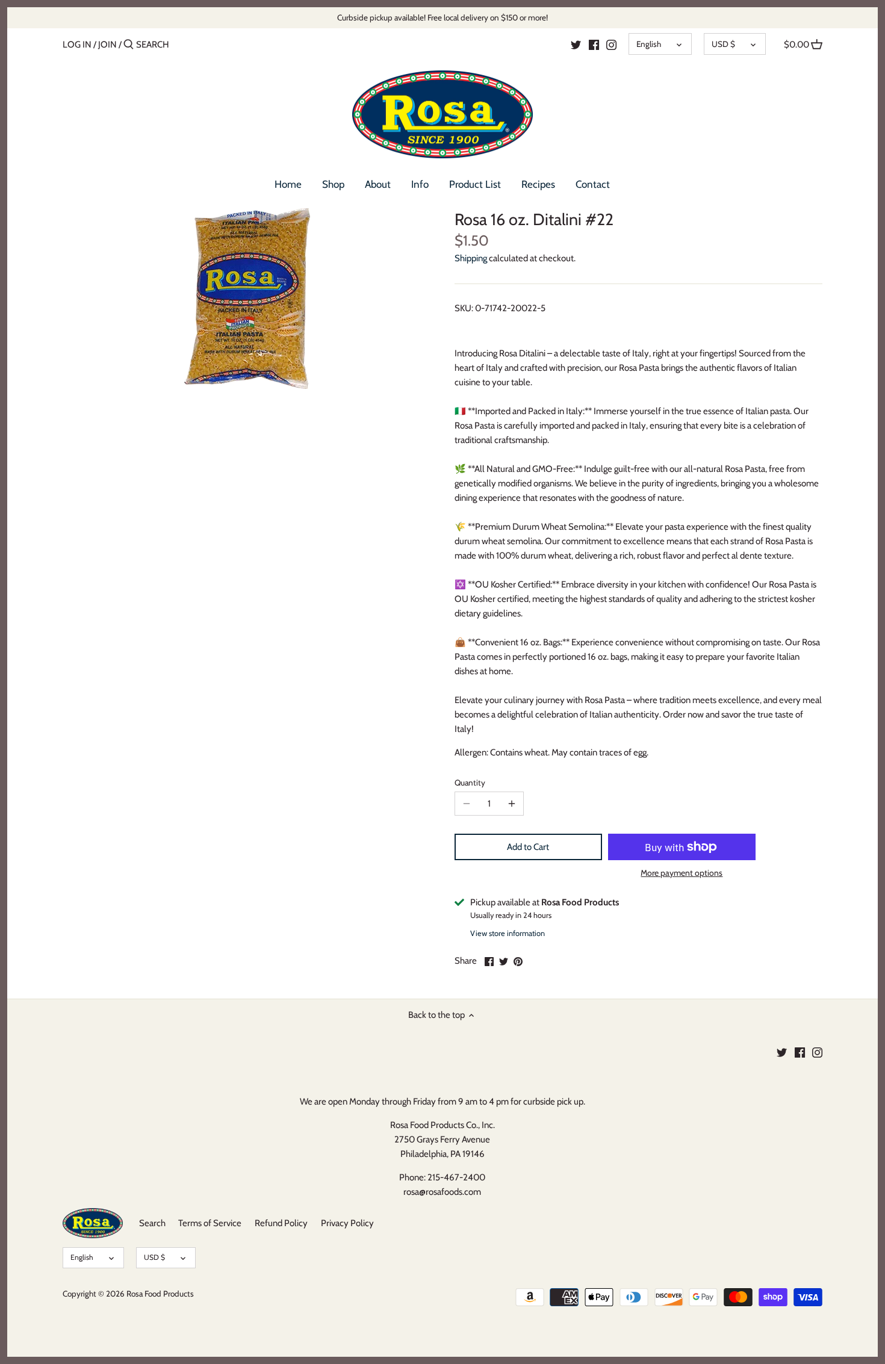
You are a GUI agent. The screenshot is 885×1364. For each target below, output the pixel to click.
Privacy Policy (347, 1223)
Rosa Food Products (160, 1293)
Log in (77, 44)
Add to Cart (528, 847)
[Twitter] (576, 44)
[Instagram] (611, 44)
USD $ (723, 44)
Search (152, 1223)
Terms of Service (209, 1223)
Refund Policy (281, 1223)
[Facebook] (594, 44)
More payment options (681, 873)
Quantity (470, 782)
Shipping (471, 258)
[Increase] (511, 803)
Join (107, 44)
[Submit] (128, 45)
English (648, 44)
